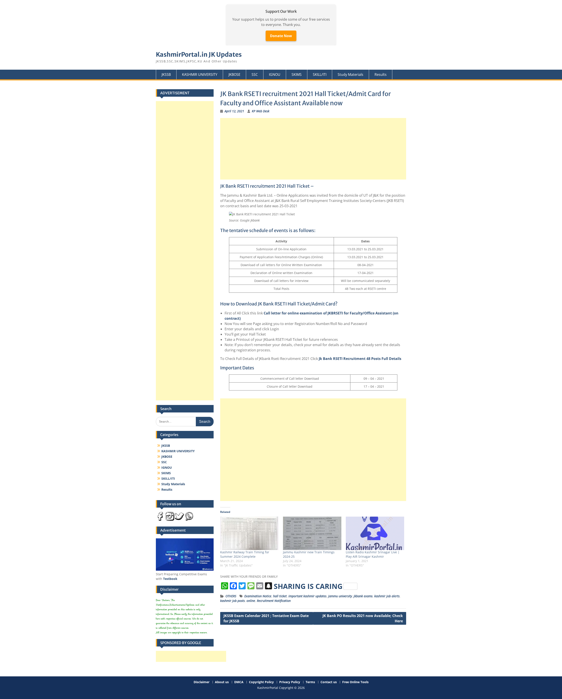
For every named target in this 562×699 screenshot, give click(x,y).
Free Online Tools (355, 682)
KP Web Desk (260, 111)
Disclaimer (201, 682)
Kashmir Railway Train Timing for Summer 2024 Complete (244, 554)
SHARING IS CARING (308, 586)
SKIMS (297, 74)
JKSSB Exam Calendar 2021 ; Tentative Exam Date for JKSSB (266, 618)
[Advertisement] (313, 149)
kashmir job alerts (387, 596)
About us (222, 682)
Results (381, 74)
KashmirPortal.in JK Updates (199, 54)
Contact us (329, 682)
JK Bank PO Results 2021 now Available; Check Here (362, 618)
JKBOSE (234, 74)
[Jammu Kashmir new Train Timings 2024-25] (312, 533)
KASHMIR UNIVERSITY (199, 74)
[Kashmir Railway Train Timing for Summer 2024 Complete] (249, 533)
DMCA (238, 682)
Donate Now (281, 35)
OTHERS (230, 596)
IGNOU (274, 74)
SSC (255, 74)
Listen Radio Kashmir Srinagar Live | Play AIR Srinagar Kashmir (373, 554)
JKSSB (166, 74)
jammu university (340, 596)
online (251, 601)
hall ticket (280, 596)
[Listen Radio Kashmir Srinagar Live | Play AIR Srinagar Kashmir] (375, 533)
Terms (310, 682)
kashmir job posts (232, 601)
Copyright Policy (261, 682)
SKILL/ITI (319, 74)
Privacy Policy (289, 682)
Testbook (170, 579)
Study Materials (350, 74)
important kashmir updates (307, 596)
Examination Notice (257, 596)
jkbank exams (363, 596)
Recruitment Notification (274, 601)
